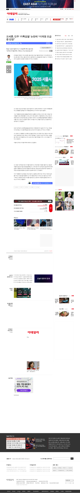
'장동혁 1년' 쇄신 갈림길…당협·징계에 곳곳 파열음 (58, 440)
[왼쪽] (28, 288)
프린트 (10, 69)
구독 (65, 9)
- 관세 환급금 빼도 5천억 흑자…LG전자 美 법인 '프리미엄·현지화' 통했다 (17, 469)
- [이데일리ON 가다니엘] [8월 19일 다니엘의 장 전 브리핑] (39, 470)
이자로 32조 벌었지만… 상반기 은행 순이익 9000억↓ (59, 446)
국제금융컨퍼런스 (61, 470)
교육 (28, 19)
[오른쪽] (30, 288)
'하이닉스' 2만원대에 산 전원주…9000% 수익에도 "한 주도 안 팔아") (26, 278)
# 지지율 (37, 187)
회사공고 (13, 491)
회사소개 (8, 491)
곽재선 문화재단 (69, 470)
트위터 (10, 66)
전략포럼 (59, 467)
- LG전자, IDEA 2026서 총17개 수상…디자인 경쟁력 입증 (16, 470)
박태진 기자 (9, 60)
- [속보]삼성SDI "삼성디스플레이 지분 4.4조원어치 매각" (16, 467)
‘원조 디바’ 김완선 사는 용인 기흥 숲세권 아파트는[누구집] (60, 438)
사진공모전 (70, 467)
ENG (62, 9)
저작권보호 (52, 491)
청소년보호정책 (35, 491)
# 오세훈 (16, 187)
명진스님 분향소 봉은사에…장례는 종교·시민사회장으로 (60, 442)
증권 (69, 35)
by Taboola (11, 259)
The (71, 18)
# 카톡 (21, 187)
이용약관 (28, 491)
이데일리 (18, 13)
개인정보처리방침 (68, 491)
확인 (72, 458)
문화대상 (54, 467)
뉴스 (65, 35)
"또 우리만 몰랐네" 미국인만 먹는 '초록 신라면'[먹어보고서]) (25, 282)
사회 (18, 19)
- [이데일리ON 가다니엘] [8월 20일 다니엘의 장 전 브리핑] (39, 469)
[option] (30, 9)
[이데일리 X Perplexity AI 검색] (29, 43)
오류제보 (57, 491)
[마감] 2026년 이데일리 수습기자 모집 (19, 458)
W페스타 (64, 467)
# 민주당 (26, 187)
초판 (70, 9)
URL (10, 72)
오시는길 (18, 491)
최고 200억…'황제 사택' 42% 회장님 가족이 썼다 (58, 448)
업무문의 (23, 491)
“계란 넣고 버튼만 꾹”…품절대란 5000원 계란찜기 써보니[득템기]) (26, 276)
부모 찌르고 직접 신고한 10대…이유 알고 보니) (23, 275)
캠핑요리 (54, 470)
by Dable (11, 306)
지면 (67, 9)
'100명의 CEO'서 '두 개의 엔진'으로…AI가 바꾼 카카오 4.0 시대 (61, 444)
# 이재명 (31, 187)
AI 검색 (11, 19)
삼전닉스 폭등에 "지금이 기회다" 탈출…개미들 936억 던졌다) (25, 280)
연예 (72, 35)
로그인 (73, 9)
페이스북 (7, 66)
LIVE (7, 9)
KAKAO (7, 72)
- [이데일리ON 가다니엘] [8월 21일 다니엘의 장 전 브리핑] (39, 467)
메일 (7, 69)
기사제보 (62, 491)
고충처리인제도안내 (45, 491)
